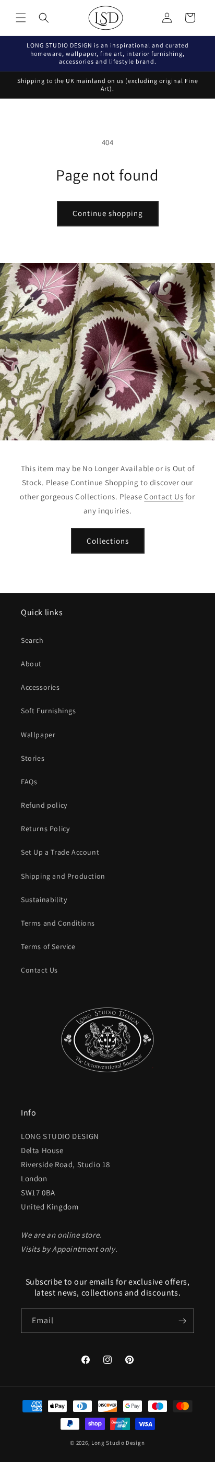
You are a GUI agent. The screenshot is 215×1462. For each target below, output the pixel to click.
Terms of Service (48, 946)
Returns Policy (45, 828)
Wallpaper (38, 734)
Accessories (40, 687)
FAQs (29, 781)
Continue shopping (108, 213)
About (31, 663)
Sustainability (44, 899)
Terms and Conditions (58, 923)
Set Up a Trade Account (60, 852)
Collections (108, 540)
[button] (20, 17)
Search (32, 640)
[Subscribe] (182, 1321)
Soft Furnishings (48, 710)
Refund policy (44, 805)
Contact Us (163, 496)
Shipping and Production (63, 876)
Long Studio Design (118, 1442)
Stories (32, 758)
